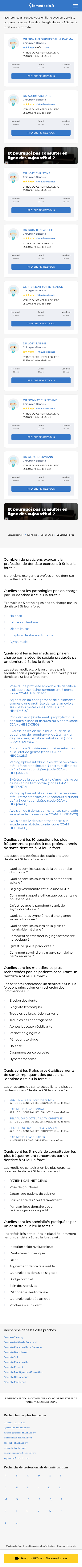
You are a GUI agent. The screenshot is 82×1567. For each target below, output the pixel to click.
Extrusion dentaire (24, 622)
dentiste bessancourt (16, 1377)
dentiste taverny (13, 1337)
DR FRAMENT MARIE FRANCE (43, 286)
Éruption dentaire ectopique (31, 635)
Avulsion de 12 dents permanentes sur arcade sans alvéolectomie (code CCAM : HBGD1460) (40, 824)
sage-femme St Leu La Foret (16, 1458)
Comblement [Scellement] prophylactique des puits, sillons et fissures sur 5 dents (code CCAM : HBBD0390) (44, 720)
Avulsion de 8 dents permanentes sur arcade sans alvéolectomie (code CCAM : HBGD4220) (44, 812)
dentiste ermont (13, 1367)
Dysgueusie (19, 642)
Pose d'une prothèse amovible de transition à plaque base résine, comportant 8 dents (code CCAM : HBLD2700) (43, 689)
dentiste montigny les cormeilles (23, 1372)
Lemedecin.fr (15, 534)
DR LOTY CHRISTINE (36, 173)
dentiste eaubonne (15, 1382)
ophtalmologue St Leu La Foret (18, 1437)
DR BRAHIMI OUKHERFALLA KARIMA (48, 39)
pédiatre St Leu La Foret (15, 1448)
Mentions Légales (14, 1546)
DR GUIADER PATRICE (38, 230)
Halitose (16, 616)
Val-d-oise (47, 534)
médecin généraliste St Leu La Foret (20, 1432)
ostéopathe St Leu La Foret (16, 1442)
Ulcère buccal (20, 629)
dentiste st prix (13, 1357)
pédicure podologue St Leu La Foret (20, 1453)
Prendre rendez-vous (41, 76)
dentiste (32, 534)
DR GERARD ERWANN (38, 457)
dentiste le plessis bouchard (20, 1342)
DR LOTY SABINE (34, 343)
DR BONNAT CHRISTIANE (40, 400)
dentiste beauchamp (16, 1352)
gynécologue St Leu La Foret (17, 1427)
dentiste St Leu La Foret (14, 1422)
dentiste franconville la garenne (23, 1347)
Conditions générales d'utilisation (40, 1546)
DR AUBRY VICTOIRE (37, 96)
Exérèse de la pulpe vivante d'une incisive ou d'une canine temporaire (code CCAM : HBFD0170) (44, 783)
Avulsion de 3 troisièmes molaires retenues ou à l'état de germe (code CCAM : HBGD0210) (42, 752)
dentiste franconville (16, 1362)
